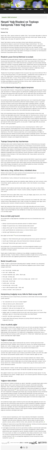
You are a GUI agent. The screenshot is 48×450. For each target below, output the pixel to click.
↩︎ (44, 421)
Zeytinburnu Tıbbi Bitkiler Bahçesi (7, 4)
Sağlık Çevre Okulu (5, 442)
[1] (18, 82)
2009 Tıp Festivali (12, 17)
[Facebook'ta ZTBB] (21, 447)
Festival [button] (23, 9)
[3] (15, 389)
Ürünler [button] (36, 9)
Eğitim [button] (17, 9)
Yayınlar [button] (30, 9)
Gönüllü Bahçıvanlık (14, 442)
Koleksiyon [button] (11, 9)
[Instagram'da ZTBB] (27, 447)
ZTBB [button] (5, 9)
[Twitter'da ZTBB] (24, 447)
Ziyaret (41, 9)
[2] (14, 235)
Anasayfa (4, 17)
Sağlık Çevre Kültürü (24, 442)
